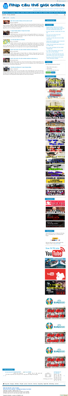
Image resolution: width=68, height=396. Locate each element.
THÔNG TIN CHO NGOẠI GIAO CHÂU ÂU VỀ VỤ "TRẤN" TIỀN (55, 45)
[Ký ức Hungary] (55, 122)
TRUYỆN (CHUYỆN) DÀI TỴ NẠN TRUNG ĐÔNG (20, 67)
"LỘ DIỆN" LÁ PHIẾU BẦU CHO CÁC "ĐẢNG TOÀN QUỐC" (55, 38)
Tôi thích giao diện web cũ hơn (53, 70)
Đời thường (51, 383)
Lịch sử (25, 383)
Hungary (12, 383)
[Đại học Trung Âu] (55, 82)
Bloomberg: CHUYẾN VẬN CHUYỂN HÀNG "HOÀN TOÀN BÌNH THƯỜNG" (54, 58)
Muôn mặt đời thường (8, 369)
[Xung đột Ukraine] (55, 192)
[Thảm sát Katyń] (55, 186)
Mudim (62, 395)
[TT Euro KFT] (55, 263)
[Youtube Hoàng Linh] (55, 274)
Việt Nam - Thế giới (19, 383)
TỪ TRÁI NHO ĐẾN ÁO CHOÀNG (17, 39)
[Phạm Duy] (55, 154)
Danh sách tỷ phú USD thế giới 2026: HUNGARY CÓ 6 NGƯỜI (53, 35)
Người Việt (46, 383)
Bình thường (49, 68)
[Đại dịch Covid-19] (55, 313)
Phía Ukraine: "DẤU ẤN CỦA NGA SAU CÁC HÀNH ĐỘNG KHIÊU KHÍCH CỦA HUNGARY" (55, 54)
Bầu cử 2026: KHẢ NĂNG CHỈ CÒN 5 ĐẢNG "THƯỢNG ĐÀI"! (55, 48)
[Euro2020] (55, 301)
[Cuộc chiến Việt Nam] (55, 129)
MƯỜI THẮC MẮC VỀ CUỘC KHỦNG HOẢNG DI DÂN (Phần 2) (24, 49)
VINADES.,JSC (20, 395)
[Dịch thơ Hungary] (55, 203)
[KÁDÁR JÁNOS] (55, 210)
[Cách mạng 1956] (55, 161)
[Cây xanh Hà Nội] (55, 135)
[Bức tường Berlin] (55, 173)
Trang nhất (7, 383)
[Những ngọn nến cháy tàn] (55, 217)
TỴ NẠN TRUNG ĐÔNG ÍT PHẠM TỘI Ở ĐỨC (20, 30)
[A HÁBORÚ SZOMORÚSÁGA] (55, 287)
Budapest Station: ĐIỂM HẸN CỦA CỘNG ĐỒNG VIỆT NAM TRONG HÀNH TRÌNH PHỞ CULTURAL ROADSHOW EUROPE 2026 (55, 28)
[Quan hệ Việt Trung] (55, 148)
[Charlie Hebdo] (55, 179)
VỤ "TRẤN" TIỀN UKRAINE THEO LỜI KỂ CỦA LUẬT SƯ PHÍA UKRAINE (54, 51)
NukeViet (9, 395)
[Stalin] (55, 167)
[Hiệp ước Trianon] (55, 93)
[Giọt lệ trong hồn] (55, 224)
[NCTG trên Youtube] (55, 251)
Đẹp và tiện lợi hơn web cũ (52, 67)
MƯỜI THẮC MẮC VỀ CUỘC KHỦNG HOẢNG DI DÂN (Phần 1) (24, 58)
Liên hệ (56, 383)
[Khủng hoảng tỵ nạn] (55, 114)
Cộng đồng (40, 383)
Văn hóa (35, 383)
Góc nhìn (30, 383)
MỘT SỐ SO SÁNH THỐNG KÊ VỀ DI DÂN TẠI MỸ (21, 20)
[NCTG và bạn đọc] (55, 142)
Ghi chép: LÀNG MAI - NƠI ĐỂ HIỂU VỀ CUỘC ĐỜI (55, 32)
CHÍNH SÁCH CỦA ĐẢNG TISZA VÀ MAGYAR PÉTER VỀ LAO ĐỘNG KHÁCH (55, 42)
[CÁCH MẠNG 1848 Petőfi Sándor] (55, 105)
